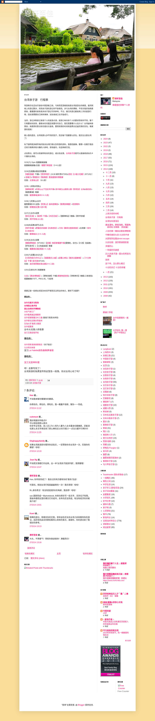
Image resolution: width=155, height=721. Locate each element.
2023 (105, 143)
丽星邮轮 (107, 362)
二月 (108, 210)
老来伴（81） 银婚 (110, 596)
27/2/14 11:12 (35, 408)
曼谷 (105, 421)
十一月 (109, 176)
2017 (105, 158)
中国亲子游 (108, 359)
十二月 (109, 172)
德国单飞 (107, 402)
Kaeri (32, 513)
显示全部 (128, 641)
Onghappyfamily (37, 441)
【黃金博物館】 (35, 276)
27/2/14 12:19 (35, 451)
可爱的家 (107, 611)
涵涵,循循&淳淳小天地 (112, 602)
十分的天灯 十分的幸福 (115, 267)
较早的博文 (88, 554)
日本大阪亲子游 (109, 418)
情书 (105, 514)
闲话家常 (107, 527)
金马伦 (106, 451)
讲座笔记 (107, 524)
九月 (108, 184)
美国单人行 (108, 435)
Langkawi (107, 349)
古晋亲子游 (108, 375)
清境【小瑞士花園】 (76, 174)
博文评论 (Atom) (37, 558)
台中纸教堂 (28, 327)
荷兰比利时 (108, 438)
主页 (59, 554)
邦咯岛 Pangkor (109, 448)
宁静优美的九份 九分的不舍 (117, 235)
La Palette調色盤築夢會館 (41, 350)
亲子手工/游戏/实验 (111, 488)
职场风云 (107, 517)
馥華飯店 (33, 234)
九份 (26, 276)
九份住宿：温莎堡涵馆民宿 (117, 242)
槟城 (105, 428)
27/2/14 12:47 (35, 467)
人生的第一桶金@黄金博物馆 (118, 231)
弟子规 (106, 508)
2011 (105, 284)
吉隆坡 (106, 392)
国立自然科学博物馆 (32, 309)
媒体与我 (107, 504)
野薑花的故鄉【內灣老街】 (47, 228)
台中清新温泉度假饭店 (33, 345)
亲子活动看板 (109, 491)
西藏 (105, 445)
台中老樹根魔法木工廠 (33, 318)
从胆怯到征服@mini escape (117, 239)
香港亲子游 (108, 461)
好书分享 (107, 501)
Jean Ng (34, 460)
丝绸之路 (107, 355)
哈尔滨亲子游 (109, 395)
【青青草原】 (45, 174)
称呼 (105, 307)
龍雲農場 (33, 195)
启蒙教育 (107, 494)
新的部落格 (107, 604)
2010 (105, 288)
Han (31, 395)
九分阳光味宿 (29, 348)
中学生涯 (107, 484)
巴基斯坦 (107, 398)
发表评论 (31, 548)
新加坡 (106, 412)
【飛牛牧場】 (29, 228)
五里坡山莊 (34, 180)
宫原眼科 (76, 204)
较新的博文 (30, 554)
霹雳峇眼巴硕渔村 (110, 458)
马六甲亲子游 (109, 464)
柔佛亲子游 (108, 425)
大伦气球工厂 (29, 312)
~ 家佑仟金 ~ (108, 619)
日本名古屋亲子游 (110, 415)
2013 (105, 277)
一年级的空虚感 (112, 250)
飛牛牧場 (33, 219)
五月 (108, 199)
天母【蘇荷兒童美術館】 (69, 228)
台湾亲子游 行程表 (114, 217)
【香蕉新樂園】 (65, 204)
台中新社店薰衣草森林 (33, 321)
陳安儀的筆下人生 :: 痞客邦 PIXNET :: (115, 564)
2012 (105, 281)
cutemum (34, 417)
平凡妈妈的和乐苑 (111, 630)
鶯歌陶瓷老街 (63, 276)
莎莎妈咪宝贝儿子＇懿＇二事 (115, 594)
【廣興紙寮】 (29, 189)
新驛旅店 (33, 207)
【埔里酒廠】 (29, 174)
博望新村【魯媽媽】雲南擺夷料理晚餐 (47, 177)
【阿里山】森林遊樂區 (49, 204)
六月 (108, 195)
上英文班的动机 (112, 214)
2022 (105, 146)
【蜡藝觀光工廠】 (50, 258)
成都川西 (107, 408)
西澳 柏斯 (107, 441)
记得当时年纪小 (109, 521)
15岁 (105, 613)
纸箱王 (28, 177)
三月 (108, 206)
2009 (105, 292)
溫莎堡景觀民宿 (36, 264)
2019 (105, 150)
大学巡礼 (107, 498)
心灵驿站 (107, 511)
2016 (105, 162)
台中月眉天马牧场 (31, 303)
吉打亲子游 (108, 388)
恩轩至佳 (38, 13)
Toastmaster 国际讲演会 (113, 475)
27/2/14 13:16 (35, 542)
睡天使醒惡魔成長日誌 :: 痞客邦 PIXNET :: (115, 575)
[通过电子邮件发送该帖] (48, 380)
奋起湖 (88, 189)
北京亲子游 (108, 372)
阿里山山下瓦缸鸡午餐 (45, 189)
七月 (108, 191)
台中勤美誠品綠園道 (32, 315)
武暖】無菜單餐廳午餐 (56, 243)
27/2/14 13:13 (35, 526)
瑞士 (105, 431)
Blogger (81, 705)
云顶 (105, 365)
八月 (108, 187)
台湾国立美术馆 (30, 306)
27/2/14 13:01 (35, 505)
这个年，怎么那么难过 (115, 264)
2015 (105, 165)
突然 (107, 260)
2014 (105, 169)
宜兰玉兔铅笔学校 (31, 333)
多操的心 (109, 246)
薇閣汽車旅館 (46, 165)
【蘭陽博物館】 (30, 243)
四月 (108, 203)
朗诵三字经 (108, 312)
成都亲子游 (108, 405)
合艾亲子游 (108, 385)
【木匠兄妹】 (53, 216)
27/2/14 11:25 (35, 432)
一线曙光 (107, 478)
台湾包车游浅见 (112, 221)
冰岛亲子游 (108, 369)
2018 (105, 154)
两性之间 (107, 481)
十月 (108, 180)
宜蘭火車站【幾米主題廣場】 (70, 258)
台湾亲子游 (70, 153)
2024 (105, 139)
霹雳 (105, 454)
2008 (105, 296)
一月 (108, 272)
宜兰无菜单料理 (31, 362)
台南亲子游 (108, 379)
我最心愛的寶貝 (109, 568)
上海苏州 (107, 352)
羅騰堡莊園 (34, 249)
